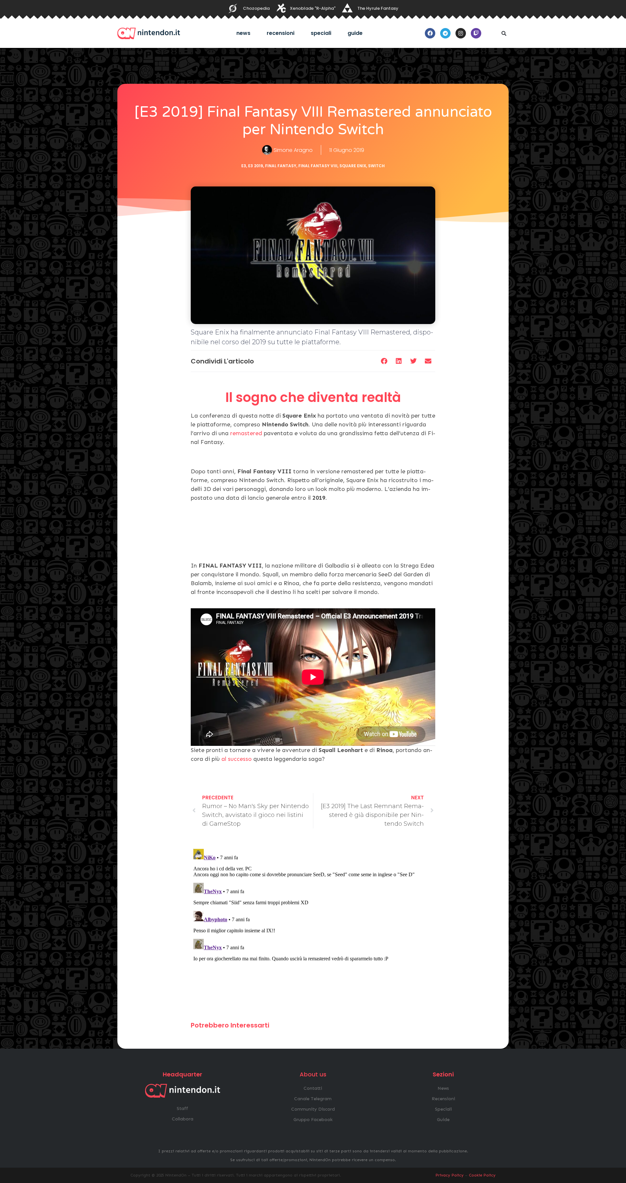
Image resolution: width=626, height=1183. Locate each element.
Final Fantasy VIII (317, 166)
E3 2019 (255, 166)
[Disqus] (313, 927)
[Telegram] (445, 33)
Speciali (321, 33)
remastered (247, 433)
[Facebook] (430, 33)
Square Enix (352, 166)
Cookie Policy (482, 1175)
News (243, 33)
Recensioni (280, 33)
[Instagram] (460, 33)
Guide (355, 33)
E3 (243, 166)
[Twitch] (476, 33)
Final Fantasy (280, 166)
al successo (237, 758)
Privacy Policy (450, 1175)
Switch (376, 166)
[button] (504, 33)
